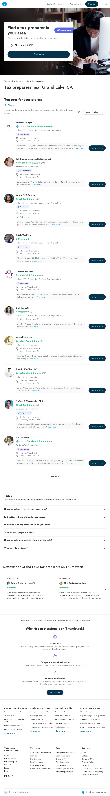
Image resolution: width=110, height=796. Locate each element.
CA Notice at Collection (92, 768)
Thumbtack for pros (65, 753)
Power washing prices (12, 726)
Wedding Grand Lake (38, 716)
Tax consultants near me (64, 719)
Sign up (33, 756)
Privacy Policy (88, 762)
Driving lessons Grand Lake (40, 712)
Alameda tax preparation (90, 719)
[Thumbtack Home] (4, 4)
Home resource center (40, 768)
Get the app (35, 759)
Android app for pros (65, 771)
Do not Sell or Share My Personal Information (92, 772)
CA (17, 81)
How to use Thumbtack (40, 753)
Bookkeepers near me (63, 727)
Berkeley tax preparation (90, 723)
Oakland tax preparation (90, 712)
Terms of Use (88, 759)
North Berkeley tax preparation (92, 727)
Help (84, 753)
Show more (9, 733)
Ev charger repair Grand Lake (41, 723)
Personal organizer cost (13, 729)
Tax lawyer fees (10, 716)
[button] (21, 126)
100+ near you (63, 30)
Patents (85, 765)
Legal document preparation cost (15, 721)
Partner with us (10, 758)
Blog (6, 771)
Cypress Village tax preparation (92, 716)
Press (6, 768)
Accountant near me (63, 716)
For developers (10, 761)
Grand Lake (24, 81)
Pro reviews (61, 765)
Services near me (37, 762)
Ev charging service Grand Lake (42, 727)
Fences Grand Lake (37, 719)
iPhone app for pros (65, 768)
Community (61, 759)
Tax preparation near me (64, 712)
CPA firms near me (62, 723)
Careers (7, 765)
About (7, 755)
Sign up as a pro (63, 756)
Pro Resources (62, 762)
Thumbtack (8, 81)
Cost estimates (37, 765)
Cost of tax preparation (13, 712)
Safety (85, 756)
